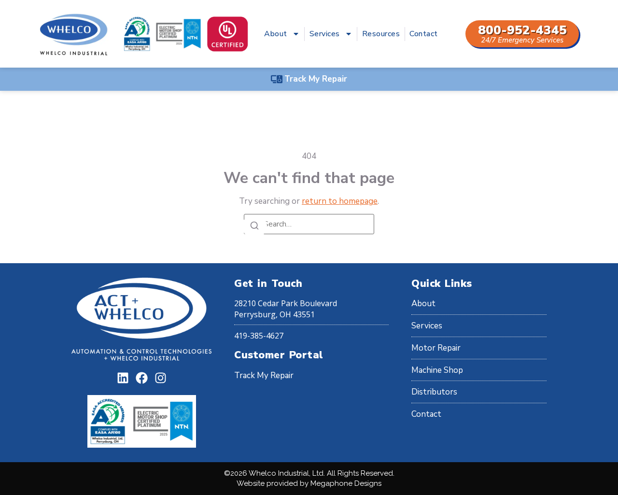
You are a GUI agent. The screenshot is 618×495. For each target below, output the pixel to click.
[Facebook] (142, 378)
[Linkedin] (123, 378)
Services (324, 33)
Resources (381, 33)
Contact (423, 33)
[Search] (254, 226)
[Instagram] (160, 378)
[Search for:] (309, 224)
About (275, 33)
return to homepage (340, 201)
